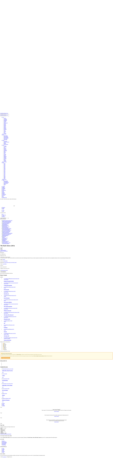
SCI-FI (3, 189)
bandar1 (4, 259)
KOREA (3, 193)
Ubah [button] (5, 255)
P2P (2, 214)
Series (3, 134)
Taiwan (5, 160)
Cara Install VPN (6, 182)
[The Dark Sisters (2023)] (4, 270)
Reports (3, 208)
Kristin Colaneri (14, 262)
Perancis (5, 148)
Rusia (4, 159)
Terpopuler (5, 141)
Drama (5, 123)
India (4, 151)
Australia (5, 146)
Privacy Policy (6, 183)
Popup (3, 211)
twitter (3, 404)
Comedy (5, 121)
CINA (3, 191)
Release (5, 143)
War (4, 132)
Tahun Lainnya (4, 179)
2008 (4, 177)
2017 (4, 170)
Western (5, 133)
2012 (4, 174)
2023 (4, 165)
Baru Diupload (6, 144)
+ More (3, 180)
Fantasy (5, 125)
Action (5, 118)
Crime (5, 122)
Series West (5, 139)
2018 (4, 169)
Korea (5, 155)
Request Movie (6, 181)
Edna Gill (10, 262)
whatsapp (3, 405)
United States (2, 250)
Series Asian (5, 138)
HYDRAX (3, 216)
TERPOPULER (4, 197)
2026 (4, 163)
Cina (4, 147)
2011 (4, 175)
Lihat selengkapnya (3, 271)
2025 (4, 164)
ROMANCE (4, 190)
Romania (5, 158)
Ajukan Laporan (56, 416)
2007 (4, 178)
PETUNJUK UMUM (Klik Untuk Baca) (7, 273)
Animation (5, 119)
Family (5, 124)
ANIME (3, 187)
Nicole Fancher (6, 262)
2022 (4, 166)
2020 (4, 168)
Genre (3, 117)
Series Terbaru (6, 136)
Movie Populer (4, 443)
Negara (3, 145)
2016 (4, 171)
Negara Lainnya (4, 161)
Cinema (3, 210)
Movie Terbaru (4, 441)
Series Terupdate (4, 442)
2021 (4, 167)
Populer (3, 140)
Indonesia (5, 150)
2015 (4, 172)
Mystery (5, 128)
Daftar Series (6, 135)
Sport (4, 130)
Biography (5, 120)
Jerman (5, 149)
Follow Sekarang (56, 411)
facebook (3, 403)
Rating (5, 142)
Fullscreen (3, 207)
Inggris (5, 152)
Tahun (3, 162)
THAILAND (4, 194)
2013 (4, 173)
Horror (5, 250)
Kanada (5, 154)
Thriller (5, 131)
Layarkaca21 (4, 456)
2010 (4, 176)
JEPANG (3, 192)
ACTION (3, 186)
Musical (5, 127)
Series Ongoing (6, 137)
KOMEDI (3, 188)
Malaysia (5, 156)
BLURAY (3, 195)
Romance (5, 129)
